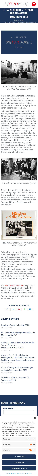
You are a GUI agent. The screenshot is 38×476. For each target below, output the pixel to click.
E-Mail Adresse (8, 408)
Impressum (28, 473)
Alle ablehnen (19, 462)
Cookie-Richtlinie (11, 473)
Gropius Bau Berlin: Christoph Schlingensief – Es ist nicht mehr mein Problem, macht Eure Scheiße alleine (18, 357)
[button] (35, 418)
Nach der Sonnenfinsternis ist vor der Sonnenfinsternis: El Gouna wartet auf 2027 (17, 345)
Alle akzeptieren (19, 457)
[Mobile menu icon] (34, 4)
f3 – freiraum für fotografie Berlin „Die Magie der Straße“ (18, 334)
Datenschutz (20, 473)
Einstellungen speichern (19, 468)
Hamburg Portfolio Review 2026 (15, 325)
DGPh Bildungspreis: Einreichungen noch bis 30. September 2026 (17, 368)
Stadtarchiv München (14, 285)
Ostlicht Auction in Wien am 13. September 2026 (15, 378)
